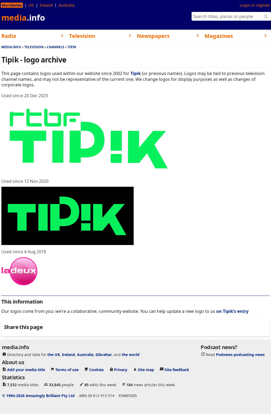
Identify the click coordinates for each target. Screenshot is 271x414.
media (23, 17)
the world (130, 354)
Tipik (71, 47)
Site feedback (177, 369)
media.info (11, 47)
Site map (146, 369)
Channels (55, 47)
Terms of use (67, 369)
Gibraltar (104, 354)
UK (31, 5)
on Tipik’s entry (232, 311)
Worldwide (12, 5)
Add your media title (26, 369)
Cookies (96, 369)
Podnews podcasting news (240, 354)
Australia (66, 5)
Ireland (46, 5)
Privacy (120, 369)
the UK (53, 354)
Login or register (255, 5)
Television (34, 47)
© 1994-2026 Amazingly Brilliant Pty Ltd (38, 395)
